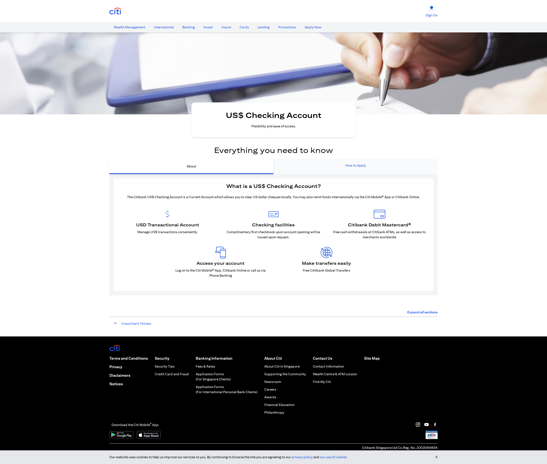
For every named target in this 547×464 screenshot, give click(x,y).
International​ (164, 27)
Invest (208, 27)
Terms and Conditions (128, 358)
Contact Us (322, 358)
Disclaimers (119, 375)
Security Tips (165, 366)
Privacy (115, 367)
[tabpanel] (273, 234)
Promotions (287, 27)
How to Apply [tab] (355, 165)
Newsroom (272, 382)
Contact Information (328, 366)
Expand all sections (422, 312)
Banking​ (188, 27)
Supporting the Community (285, 374)
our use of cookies (333, 457)
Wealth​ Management (129, 27)
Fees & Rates (205, 366)
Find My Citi (322, 382)
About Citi (273, 358)
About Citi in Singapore (282, 366)
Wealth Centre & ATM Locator (335, 374)
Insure (226, 27)
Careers (270, 389)
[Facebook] (435, 424)
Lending (263, 27)
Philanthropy (274, 412)
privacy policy (302, 457)
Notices (116, 384)
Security (162, 358)
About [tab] (191, 166)
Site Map (372, 358)
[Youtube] (426, 424)
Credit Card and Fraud (172, 374)
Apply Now (313, 27)
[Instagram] (418, 424)
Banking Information (214, 358)
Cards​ (244, 27)
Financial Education (279, 405)
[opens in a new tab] (115, 11)
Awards (270, 397)
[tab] (129, 27)
